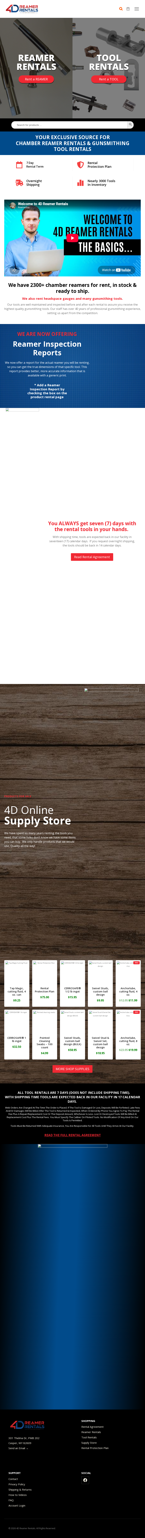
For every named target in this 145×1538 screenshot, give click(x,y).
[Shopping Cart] (128, 9)
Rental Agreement (92, 1426)
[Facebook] (85, 1480)
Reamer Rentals (91, 1432)
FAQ (11, 1500)
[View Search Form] (121, 9)
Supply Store (89, 1442)
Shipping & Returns (20, 1489)
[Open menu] (136, 8)
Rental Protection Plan (95, 1448)
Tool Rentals (89, 1437)
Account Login (16, 1505)
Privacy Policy (16, 1484)
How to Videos (17, 1495)
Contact (13, 1479)
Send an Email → (18, 1448)
